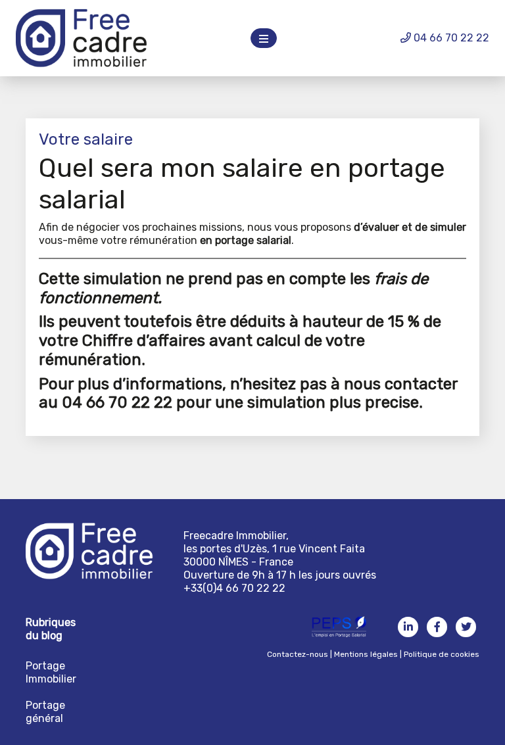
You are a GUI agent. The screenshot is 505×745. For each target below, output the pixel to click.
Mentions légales (366, 654)
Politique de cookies (441, 654)
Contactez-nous (297, 654)
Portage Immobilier (51, 672)
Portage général (45, 712)
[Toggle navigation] (264, 38)
